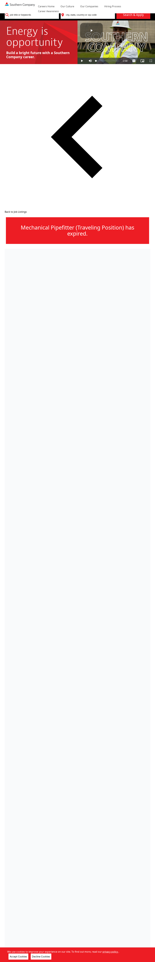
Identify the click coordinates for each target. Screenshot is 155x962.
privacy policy (110, 951)
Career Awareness (48, 11)
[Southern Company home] (20, 6)
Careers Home (46, 6)
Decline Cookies (41, 956)
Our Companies (89, 6)
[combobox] (32, 15)
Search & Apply (133, 15)
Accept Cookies (18, 956)
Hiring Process (112, 6)
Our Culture (67, 6)
